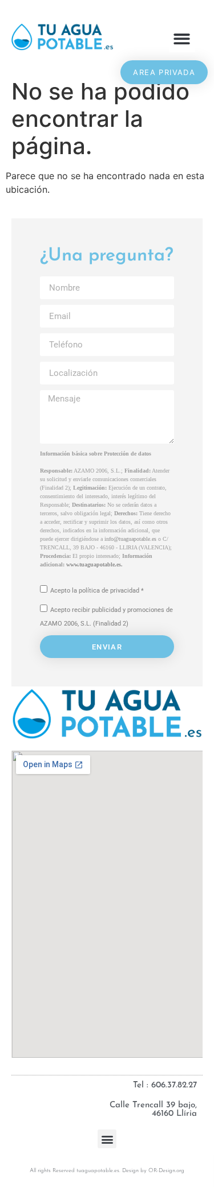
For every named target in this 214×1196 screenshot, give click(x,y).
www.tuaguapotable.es (93, 564)
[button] (182, 39)
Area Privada (164, 72)
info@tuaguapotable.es (130, 539)
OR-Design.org (166, 1171)
